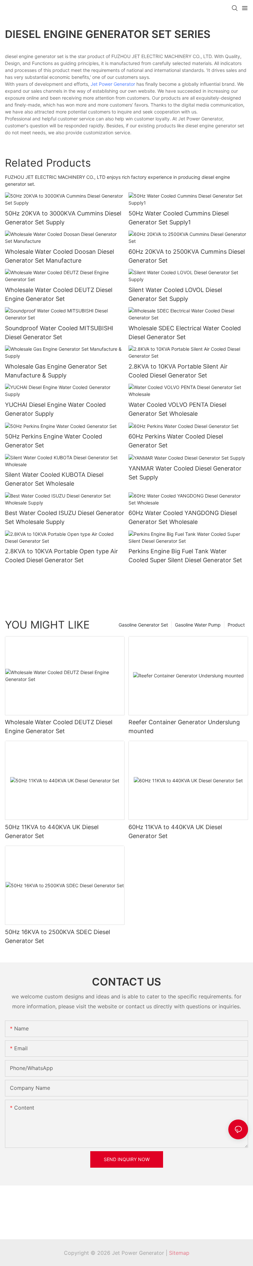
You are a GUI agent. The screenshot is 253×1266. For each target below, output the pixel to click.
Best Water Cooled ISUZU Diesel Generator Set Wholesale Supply (64, 517)
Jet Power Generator (113, 84)
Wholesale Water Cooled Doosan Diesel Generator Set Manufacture (59, 256)
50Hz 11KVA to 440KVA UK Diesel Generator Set (51, 831)
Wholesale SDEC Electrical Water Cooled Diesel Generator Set (184, 333)
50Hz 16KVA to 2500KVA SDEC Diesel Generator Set (57, 936)
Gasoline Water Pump (198, 625)
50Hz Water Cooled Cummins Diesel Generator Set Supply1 (178, 218)
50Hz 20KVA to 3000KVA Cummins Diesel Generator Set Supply (63, 218)
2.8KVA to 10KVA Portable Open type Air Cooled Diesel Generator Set (61, 556)
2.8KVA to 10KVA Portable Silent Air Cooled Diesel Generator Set (178, 371)
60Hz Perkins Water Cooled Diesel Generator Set (175, 441)
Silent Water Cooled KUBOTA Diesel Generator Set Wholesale (54, 479)
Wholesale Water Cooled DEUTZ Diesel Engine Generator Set (58, 294)
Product (236, 625)
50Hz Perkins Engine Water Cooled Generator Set (53, 441)
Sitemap (179, 1253)
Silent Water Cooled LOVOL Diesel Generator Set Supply (175, 294)
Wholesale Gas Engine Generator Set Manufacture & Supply (56, 371)
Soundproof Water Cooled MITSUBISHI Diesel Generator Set (59, 333)
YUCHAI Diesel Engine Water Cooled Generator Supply (55, 409)
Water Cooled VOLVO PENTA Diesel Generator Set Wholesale (177, 409)
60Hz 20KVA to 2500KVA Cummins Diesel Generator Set (186, 256)
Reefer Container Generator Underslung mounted (184, 726)
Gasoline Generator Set (143, 625)
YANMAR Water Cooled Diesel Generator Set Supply (184, 473)
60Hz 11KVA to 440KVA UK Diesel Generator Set (175, 831)
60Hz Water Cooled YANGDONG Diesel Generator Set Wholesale (182, 517)
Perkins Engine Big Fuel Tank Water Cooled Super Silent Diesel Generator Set (185, 556)
